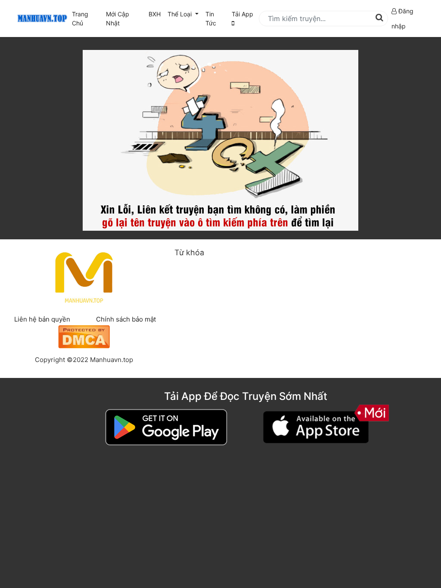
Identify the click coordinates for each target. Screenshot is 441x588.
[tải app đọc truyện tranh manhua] (40, 18)
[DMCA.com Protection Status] (84, 335)
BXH (155, 14)
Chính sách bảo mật (126, 319)
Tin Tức (210, 18)
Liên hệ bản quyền (42, 319)
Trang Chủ (80, 18)
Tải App (242, 14)
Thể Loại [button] (180, 14)
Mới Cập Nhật (125, 18)
